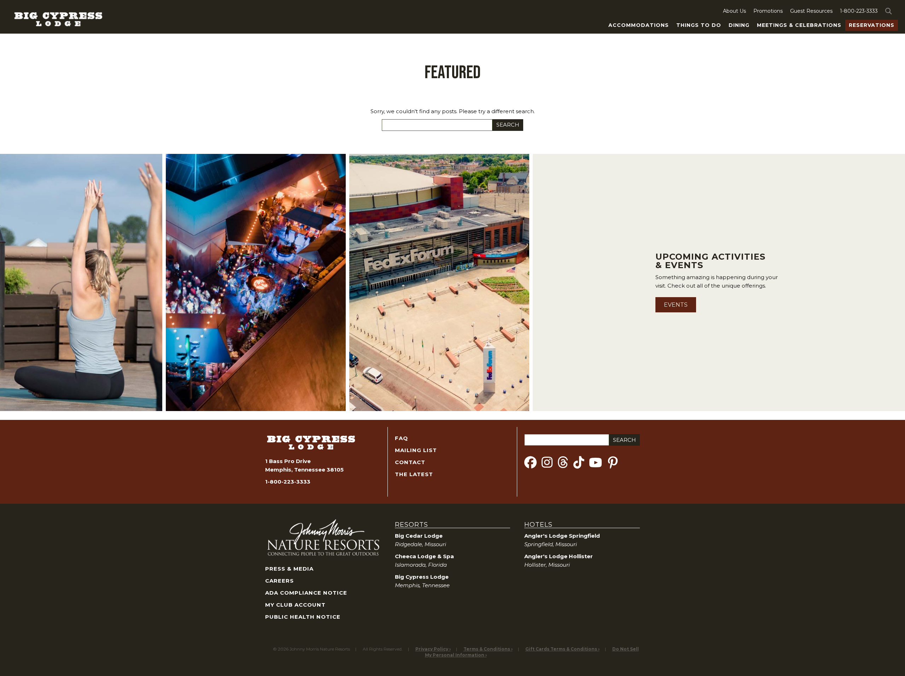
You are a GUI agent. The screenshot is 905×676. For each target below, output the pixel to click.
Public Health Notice (302, 616)
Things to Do (698, 25)
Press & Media (289, 568)
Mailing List (416, 450)
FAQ (401, 438)
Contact (410, 462)
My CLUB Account (295, 604)
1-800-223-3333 (859, 11)
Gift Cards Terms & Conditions (561, 649)
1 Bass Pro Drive (288, 461)
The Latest (414, 474)
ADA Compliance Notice (306, 592)
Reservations (871, 25)
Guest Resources (811, 11)
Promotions (768, 11)
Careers (279, 580)
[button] (890, 11)
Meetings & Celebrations (799, 25)
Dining (739, 25)
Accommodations (638, 25)
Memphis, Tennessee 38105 (304, 469)
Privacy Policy (431, 649)
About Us (734, 11)
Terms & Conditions (486, 649)
